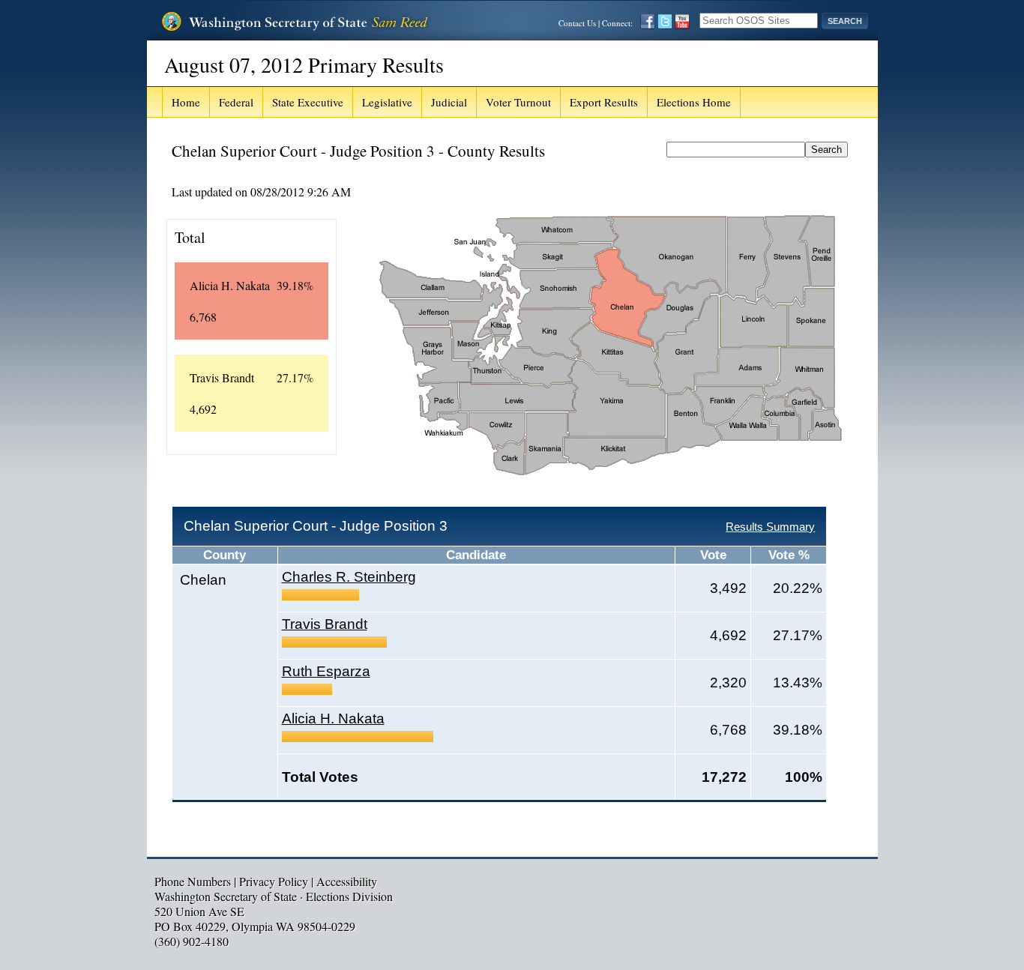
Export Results (604, 101)
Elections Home (694, 101)
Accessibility (346, 881)
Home (186, 101)
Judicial (449, 101)
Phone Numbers (192, 881)
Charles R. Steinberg (349, 577)
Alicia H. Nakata (333, 718)
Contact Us (577, 22)
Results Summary (770, 526)
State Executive (307, 101)
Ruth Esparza (326, 671)
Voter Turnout (518, 101)
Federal (236, 101)
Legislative (387, 101)
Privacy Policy (273, 881)
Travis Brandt (324, 624)
